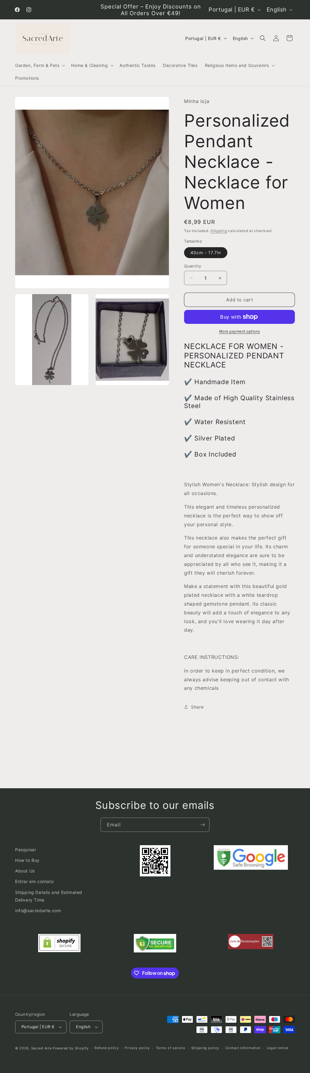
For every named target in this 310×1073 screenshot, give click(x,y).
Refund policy (106, 1048)
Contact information (243, 1048)
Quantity (192, 266)
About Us (25, 870)
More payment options (239, 331)
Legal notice (277, 1048)
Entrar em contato (34, 881)
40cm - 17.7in (205, 252)
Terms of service (170, 1048)
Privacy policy (137, 1048)
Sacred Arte (41, 1048)
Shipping (218, 230)
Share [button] (197, 706)
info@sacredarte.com (38, 910)
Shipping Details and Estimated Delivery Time (48, 896)
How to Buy (27, 860)
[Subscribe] (202, 825)
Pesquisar (25, 849)
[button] (40, 65)
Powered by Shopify (71, 1048)
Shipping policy (205, 1048)
